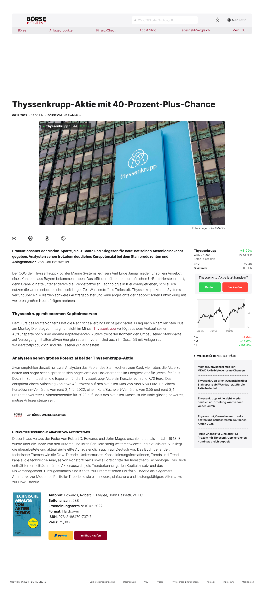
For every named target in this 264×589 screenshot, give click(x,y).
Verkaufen (235, 287)
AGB (146, 582)
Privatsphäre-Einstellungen (185, 582)
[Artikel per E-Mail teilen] (14, 238)
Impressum (228, 582)
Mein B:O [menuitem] (238, 30)
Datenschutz (129, 582)
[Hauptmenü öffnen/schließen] (19, 20)
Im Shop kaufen (90, 535)
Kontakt (211, 582)
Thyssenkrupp (104, 328)
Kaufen (210, 287)
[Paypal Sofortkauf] (61, 535)
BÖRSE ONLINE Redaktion (49, 414)
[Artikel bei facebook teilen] (47, 238)
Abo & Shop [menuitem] (148, 30)
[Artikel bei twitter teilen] (63, 238)
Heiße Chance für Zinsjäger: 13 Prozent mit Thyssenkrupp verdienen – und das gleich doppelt (222, 437)
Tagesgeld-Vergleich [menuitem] (195, 30)
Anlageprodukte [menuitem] (60, 30)
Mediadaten (248, 582)
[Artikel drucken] (30, 238)
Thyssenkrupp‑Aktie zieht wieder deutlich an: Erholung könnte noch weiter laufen (220, 402)
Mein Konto (239, 20)
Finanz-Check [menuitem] (106, 30)
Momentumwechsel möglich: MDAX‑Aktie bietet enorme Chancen (221, 368)
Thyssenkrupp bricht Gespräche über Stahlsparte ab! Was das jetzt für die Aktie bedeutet (222, 384)
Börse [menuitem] (22, 30)
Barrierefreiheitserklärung (102, 582)
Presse (160, 582)
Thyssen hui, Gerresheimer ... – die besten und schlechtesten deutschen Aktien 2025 (222, 419)
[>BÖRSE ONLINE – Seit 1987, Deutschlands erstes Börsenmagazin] (36, 20)
